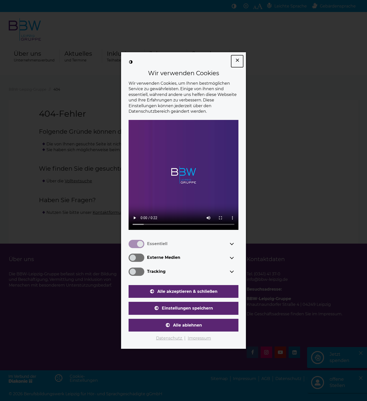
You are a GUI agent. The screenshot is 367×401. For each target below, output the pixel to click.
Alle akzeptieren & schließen (187, 291)
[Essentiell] (236, 244)
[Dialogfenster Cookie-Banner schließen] (237, 61)
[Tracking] (236, 272)
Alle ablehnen (187, 325)
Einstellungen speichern (187, 308)
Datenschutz (169, 338)
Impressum (199, 338)
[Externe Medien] (236, 258)
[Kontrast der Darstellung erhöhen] (131, 62)
